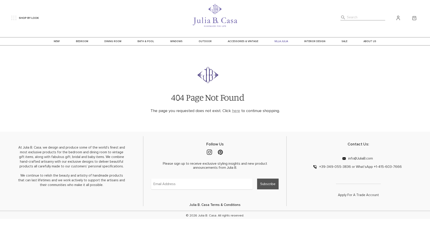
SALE (344, 41)
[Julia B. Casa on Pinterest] (220, 152)
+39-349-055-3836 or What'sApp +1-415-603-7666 (360, 166)
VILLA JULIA (281, 41)
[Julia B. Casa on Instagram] (209, 152)
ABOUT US (369, 41)
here (236, 110)
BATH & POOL (146, 41)
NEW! (57, 41)
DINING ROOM (112, 41)
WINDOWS (176, 41)
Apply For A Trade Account (358, 195)
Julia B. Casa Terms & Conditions (215, 205)
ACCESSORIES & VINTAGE (243, 41)
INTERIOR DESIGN (314, 41)
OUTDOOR (205, 41)
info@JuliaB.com (360, 158)
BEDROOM (82, 41)
